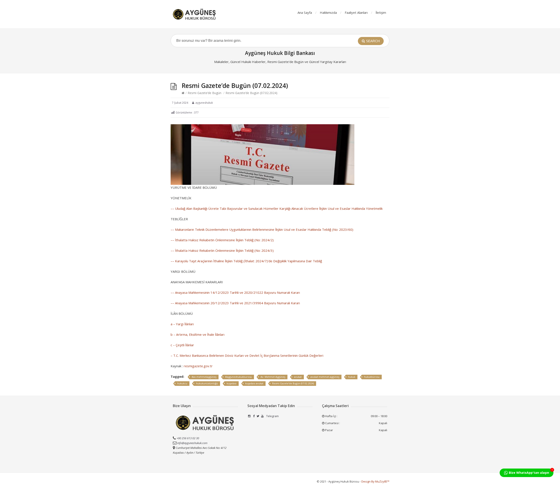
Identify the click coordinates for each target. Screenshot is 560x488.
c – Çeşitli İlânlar (182, 345)
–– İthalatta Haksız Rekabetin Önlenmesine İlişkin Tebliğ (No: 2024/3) (222, 250)
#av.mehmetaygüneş (204, 376)
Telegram (272, 416)
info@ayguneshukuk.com (192, 443)
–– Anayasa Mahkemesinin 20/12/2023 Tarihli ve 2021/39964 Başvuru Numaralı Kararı (235, 303)
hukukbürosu (372, 376)
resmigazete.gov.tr (198, 366)
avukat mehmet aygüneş (324, 376)
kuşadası (231, 383)
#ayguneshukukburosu (238, 376)
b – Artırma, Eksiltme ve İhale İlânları (197, 334)
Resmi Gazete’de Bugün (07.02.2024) (293, 383)
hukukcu (182, 383)
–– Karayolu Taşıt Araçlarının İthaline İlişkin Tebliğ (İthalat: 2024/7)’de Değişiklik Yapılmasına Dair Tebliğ (246, 261)
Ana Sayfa (305, 12)
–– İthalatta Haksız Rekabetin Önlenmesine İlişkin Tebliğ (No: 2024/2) (222, 240)
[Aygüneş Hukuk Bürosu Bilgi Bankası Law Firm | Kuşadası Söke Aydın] (195, 14)
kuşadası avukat (254, 383)
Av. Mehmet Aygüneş (273, 376)
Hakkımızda (328, 12)
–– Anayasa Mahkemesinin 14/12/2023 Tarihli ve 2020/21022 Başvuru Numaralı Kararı (235, 292)
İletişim (381, 12)
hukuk (351, 376)
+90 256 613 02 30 (187, 438)
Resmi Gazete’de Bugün (204, 93)
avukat (298, 376)
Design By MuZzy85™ (375, 481)
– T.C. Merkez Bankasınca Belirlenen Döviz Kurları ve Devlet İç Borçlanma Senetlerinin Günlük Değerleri (247, 355)
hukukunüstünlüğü (207, 383)
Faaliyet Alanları (356, 12)
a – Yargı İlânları (182, 324)
